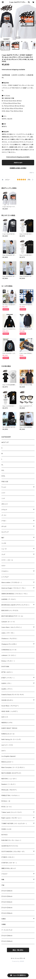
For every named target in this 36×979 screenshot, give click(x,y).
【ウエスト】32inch (6, 902)
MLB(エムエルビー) (7, 762)
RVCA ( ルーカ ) (6, 806)
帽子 (2, 537)
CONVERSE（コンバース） (9, 649)
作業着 (3, 924)
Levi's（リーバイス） (7, 745)
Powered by (16, 961)
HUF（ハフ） (4, 717)
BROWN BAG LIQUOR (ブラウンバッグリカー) (15, 605)
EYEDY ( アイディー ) (7, 678)
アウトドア (4, 874)
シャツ (3, 493)
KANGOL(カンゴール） (8, 734)
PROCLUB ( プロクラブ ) (9, 790)
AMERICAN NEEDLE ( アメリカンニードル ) (14, 593)
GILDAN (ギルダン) (7, 700)
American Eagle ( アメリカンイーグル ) (13, 588)
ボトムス (3, 526)
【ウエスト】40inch (6, 941)
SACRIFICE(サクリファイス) (9, 846)
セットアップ (5, 532)
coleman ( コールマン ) (8, 655)
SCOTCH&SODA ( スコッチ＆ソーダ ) (13, 851)
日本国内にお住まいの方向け (18, 168)
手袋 (2, 885)
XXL (2, 470)
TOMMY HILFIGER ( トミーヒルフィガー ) (14, 823)
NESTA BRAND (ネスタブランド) (11, 773)
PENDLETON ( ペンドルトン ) (10, 795)
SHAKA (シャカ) (6, 829)
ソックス (3, 543)
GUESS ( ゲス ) (6, 683)
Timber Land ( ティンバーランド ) (11, 812)
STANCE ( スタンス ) (7, 857)
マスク (3, 565)
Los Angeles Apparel (8, 756)
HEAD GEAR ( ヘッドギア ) (9, 711)
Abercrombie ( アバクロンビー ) (11, 582)
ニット (3, 498)
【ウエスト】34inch (6, 907)
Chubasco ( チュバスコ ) (9, 638)
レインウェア (5, 577)
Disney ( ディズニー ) (8, 661)
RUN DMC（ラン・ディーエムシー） (11, 840)
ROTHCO (4, 834)
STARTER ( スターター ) (9, 862)
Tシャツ (3, 487)
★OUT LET (5, 442)
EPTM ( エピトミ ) (7, 672)
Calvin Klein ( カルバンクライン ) (11, 627)
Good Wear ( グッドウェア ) (10, 706)
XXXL (3, 476)
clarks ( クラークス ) (7, 633)
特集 (2, 879)
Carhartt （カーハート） (8, 621)
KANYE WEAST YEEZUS (9, 728)
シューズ (3, 549)
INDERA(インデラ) (6, 722)
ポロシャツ (4, 504)
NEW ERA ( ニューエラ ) (9, 778)
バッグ (3, 554)
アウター (4, 521)
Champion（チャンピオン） (9, 644)
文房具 (3, 919)
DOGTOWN (5, 666)
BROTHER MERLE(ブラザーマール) (12, 616)
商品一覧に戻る (18, 950)
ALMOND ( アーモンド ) (8, 599)
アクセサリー (5, 571)
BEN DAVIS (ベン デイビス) (9, 610)
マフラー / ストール (7, 560)
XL (2, 465)
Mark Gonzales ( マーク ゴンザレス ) (13, 767)
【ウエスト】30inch (6, 896)
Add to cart (18, 162)
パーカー (4, 515)
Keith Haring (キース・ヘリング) (11, 739)
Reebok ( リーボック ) (8, 784)
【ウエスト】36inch (6, 913)
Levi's (3, 750)
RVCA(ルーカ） (5, 801)
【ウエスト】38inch (6, 935)
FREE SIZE (4, 481)
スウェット (4, 509)
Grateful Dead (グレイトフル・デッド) (12, 694)
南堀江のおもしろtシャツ (8, 868)
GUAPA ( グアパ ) (6, 689)
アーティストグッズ (6, 930)
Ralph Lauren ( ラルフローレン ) (11, 818)
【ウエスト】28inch (6, 891)
